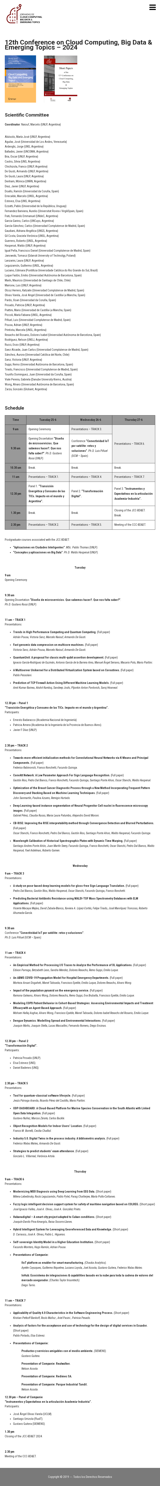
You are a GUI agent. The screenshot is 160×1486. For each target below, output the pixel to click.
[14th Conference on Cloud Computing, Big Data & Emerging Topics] (25, 27)
